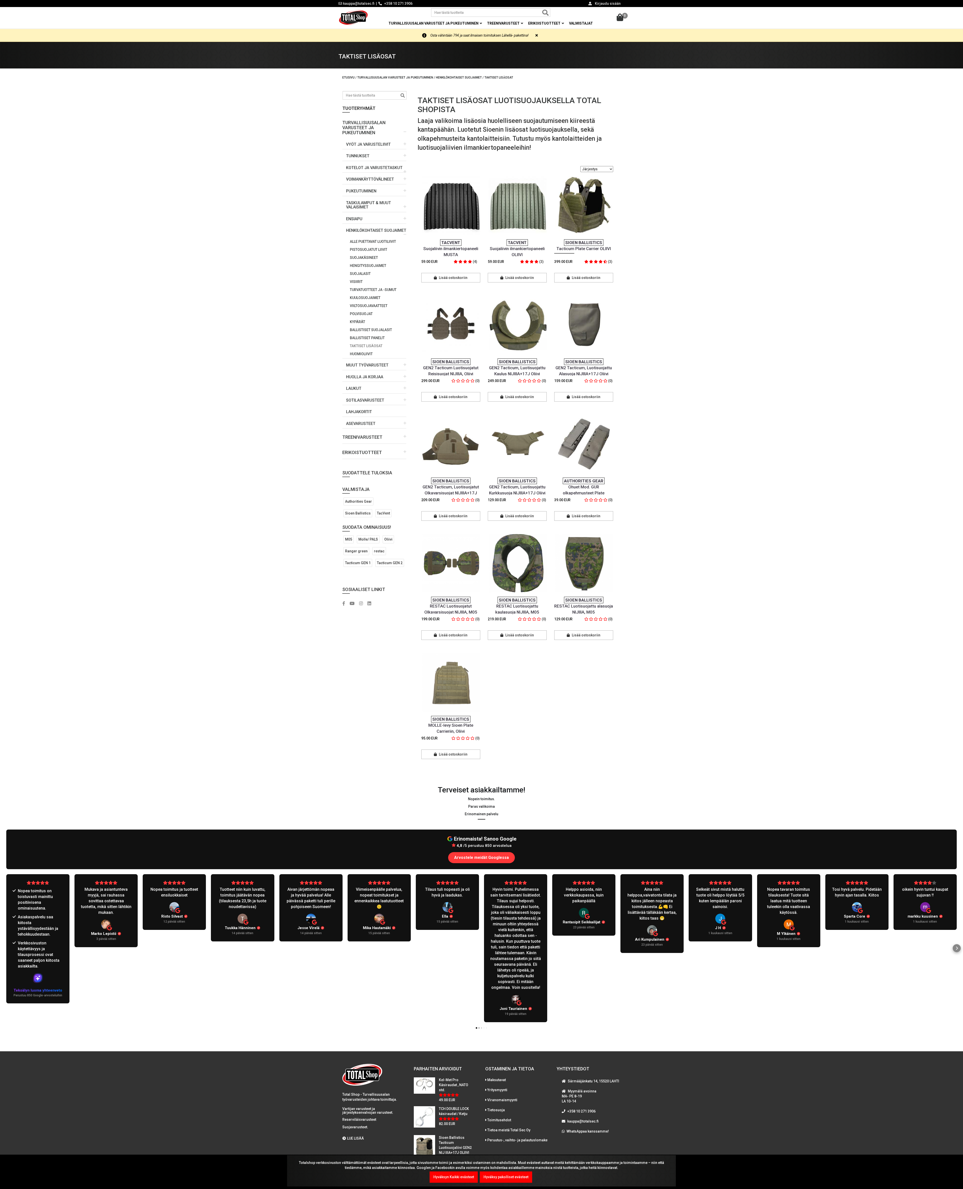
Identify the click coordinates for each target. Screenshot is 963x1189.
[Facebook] (345, 604)
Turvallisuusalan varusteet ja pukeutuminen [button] (433, 23)
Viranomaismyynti (502, 1100)
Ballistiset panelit (367, 338)
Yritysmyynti (497, 1090)
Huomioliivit (361, 354)
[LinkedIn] (371, 604)
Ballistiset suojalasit (371, 330)
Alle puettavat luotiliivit (373, 242)
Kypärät (357, 322)
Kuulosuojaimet (365, 298)
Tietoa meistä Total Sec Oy (508, 1130)
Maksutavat (496, 1080)
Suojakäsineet (364, 258)
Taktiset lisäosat (366, 346)
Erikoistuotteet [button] (544, 23)
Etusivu (348, 77)
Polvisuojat (361, 314)
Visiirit (356, 282)
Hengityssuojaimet (368, 266)
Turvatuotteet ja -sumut (373, 290)
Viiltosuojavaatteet (368, 306)
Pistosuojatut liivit (368, 250)
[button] (374, 125)
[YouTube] (354, 604)
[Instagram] (363, 604)
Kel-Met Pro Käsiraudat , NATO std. (453, 1085)
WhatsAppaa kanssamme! (588, 1131)
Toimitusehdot (499, 1120)
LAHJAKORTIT (359, 411)
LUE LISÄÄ (355, 1138)
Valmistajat (581, 23)
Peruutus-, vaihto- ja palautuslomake (517, 1140)
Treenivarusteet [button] (503, 23)
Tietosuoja (496, 1110)
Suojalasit (360, 274)
